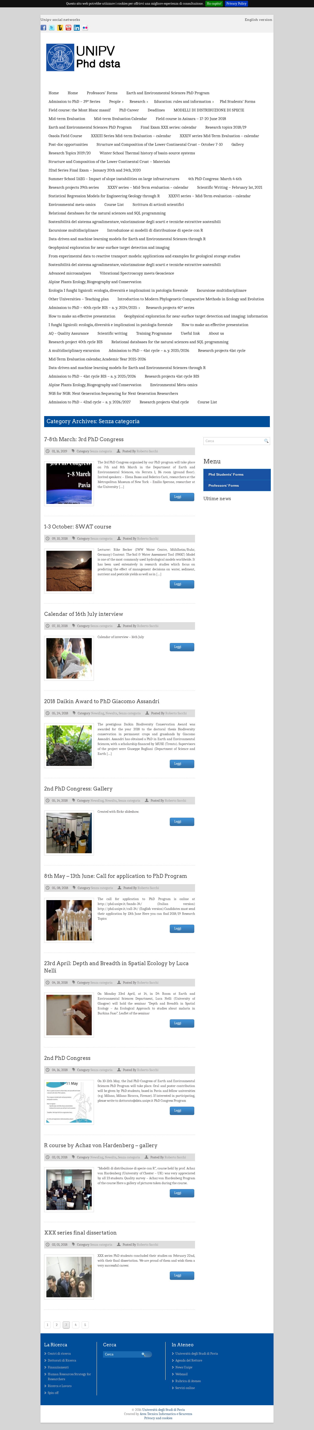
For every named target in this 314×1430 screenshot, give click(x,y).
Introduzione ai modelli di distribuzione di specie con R (155, 230)
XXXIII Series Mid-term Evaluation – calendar (131, 135)
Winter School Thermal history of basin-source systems (147, 153)
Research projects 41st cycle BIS (172, 376)
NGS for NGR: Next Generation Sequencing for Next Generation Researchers (113, 393)
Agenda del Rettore (188, 1360)
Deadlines (156, 110)
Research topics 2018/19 (225, 127)
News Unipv (184, 1367)
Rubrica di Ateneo (188, 1381)
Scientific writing (112, 333)
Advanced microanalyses (70, 273)
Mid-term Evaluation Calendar (120, 118)
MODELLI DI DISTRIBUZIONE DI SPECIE (209, 110)
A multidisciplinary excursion (74, 350)
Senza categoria (101, 451)
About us (216, 333)
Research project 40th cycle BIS (76, 342)
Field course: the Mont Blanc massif (79, 110)
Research (137, 101)
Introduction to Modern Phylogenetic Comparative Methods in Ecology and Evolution (191, 299)
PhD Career (129, 110)
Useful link (190, 333)
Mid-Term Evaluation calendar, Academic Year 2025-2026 (97, 359)
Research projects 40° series (170, 307)
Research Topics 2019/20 (70, 153)
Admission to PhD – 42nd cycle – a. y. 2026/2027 (90, 402)
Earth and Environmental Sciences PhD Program (167, 93)
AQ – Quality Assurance (69, 333)
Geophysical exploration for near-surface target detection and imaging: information (196, 316)
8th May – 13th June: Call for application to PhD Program (115, 876)
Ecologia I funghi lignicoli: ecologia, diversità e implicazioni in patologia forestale (118, 290)
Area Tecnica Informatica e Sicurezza (166, 1414)
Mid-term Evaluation (67, 118)
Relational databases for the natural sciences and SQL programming (107, 213)
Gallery (238, 144)
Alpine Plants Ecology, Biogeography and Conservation (95, 281)
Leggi (177, 497)
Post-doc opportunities (68, 144)
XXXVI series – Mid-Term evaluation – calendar (210, 196)
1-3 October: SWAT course (77, 527)
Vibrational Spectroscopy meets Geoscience (137, 273)
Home (54, 93)
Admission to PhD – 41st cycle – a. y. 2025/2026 (149, 350)
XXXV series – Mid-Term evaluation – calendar (148, 187)
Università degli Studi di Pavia (196, 1353)
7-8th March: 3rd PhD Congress (84, 439)
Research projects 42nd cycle (164, 402)
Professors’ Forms (102, 93)
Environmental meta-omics (72, 204)
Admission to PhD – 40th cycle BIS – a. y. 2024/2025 (93, 307)
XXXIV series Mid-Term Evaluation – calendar (219, 135)
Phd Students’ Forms (237, 101)
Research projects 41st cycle (222, 350)
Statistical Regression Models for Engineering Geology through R (104, 196)
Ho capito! (214, 3)
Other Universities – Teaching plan (79, 299)
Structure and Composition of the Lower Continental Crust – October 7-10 (160, 144)
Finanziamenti (58, 1367)
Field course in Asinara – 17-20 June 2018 (191, 118)
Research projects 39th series (74, 187)
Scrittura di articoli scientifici (158, 204)
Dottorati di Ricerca (62, 1360)
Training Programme (154, 333)
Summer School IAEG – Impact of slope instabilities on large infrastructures (114, 178)
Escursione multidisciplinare (73, 230)
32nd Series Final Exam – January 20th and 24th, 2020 (95, 170)
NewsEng (97, 713)
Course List (114, 204)
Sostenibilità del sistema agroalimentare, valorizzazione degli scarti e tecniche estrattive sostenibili (135, 221)
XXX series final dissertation (80, 1233)
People (115, 101)
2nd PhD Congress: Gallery (78, 789)
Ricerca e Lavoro (60, 1386)
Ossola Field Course (65, 135)
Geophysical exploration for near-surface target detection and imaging (109, 247)
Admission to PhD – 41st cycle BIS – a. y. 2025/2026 (92, 376)
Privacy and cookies (158, 1418)
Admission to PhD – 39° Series (74, 101)
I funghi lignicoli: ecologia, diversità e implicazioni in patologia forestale (111, 324)
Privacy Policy (236, 3)
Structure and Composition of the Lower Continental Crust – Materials (109, 161)
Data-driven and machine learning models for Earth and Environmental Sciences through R (127, 238)
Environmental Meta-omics (173, 384)
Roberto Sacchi (147, 451)
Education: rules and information (182, 101)
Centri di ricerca (59, 1353)
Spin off (53, 1393)
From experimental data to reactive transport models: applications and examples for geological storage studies (144, 256)
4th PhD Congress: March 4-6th (215, 178)
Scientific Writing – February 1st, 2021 (229, 187)
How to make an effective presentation (82, 316)
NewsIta (111, 713)
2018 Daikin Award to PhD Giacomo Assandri (101, 701)
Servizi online (185, 1388)
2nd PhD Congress (67, 1058)
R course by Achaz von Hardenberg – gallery (100, 1145)
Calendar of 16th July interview (83, 614)
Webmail (181, 1374)
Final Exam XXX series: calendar (168, 127)
